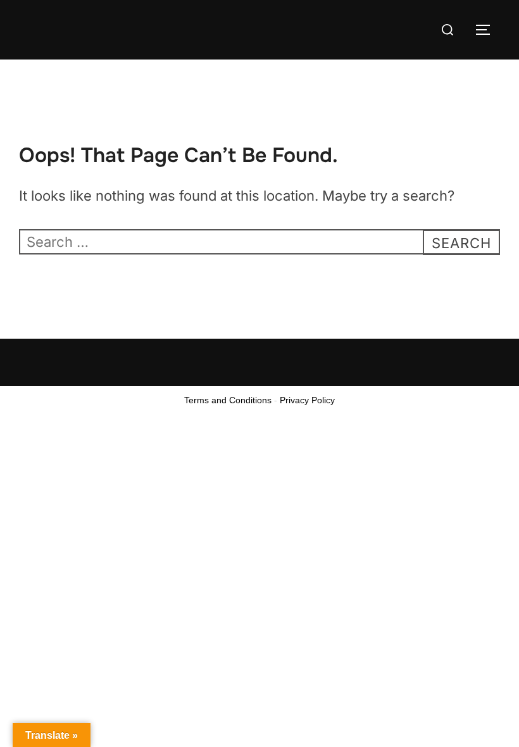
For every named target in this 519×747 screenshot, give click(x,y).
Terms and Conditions (228, 400)
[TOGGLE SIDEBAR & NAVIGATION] (487, 30)
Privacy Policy (307, 400)
